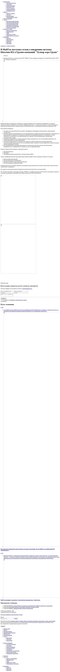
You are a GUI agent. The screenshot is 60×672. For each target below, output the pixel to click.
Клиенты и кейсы (8, 29)
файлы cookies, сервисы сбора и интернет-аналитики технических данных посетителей (33, 621)
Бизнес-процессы (10, 5)
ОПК (7, 33)
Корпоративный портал (9, 632)
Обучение (8, 639)
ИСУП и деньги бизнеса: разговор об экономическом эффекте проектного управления (30, 605)
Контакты (8, 42)
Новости (8, 38)
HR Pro (5, 12)
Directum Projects (8, 631)
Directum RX (7, 1)
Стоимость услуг (10, 11)
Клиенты (6, 656)
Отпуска (8, 14)
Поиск (2, 617)
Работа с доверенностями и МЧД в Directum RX (21, 608)
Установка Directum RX (12, 24)
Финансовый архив (11, 652)
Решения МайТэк (10, 9)
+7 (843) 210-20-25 (10, 46)
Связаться (3, 46)
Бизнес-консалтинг (11, 27)
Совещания (9, 649)
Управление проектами (12, 653)
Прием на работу (10, 13)
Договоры (8, 4)
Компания (6, 37)
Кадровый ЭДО (10, 7)
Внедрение (9, 638)
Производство (10, 31)
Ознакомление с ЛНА (11, 17)
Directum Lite (7, 634)
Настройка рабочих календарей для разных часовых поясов (24, 607)
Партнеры (8, 43)
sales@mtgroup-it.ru (27, 288)
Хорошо (3, 626)
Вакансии (8, 41)
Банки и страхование (11, 30)
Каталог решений (8, 643)
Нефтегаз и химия (10, 34)
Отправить (3, 298)
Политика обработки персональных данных (12, 614)
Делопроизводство (11, 3)
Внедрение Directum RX (12, 21)
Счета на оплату (10, 8)
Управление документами (12, 651)
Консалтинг (9, 640)
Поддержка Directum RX (12, 22)
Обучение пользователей (12, 26)
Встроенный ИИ (8, 18)
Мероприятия (9, 39)
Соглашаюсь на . (14, 300)
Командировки (10, 16)
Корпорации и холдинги (12, 35)
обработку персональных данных (18, 300)
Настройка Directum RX (12, 25)
